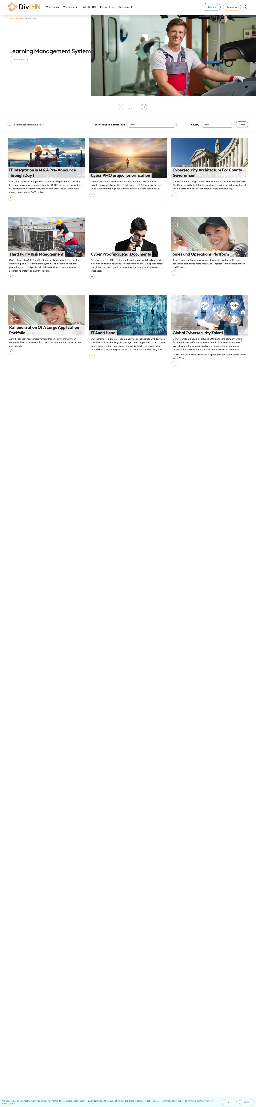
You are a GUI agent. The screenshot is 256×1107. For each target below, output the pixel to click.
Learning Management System (50, 51)
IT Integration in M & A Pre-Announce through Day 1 (42, 172)
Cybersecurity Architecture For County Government (207, 172)
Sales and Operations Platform (201, 254)
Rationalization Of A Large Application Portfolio (44, 330)
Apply (242, 124)
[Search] (244, 7)
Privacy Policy (8, 1103)
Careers (212, 7)
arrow (10, 198)
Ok (229, 1102)
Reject (246, 1102)
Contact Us (232, 7)
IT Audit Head (103, 332)
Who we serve (70, 7)
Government (125, 7)
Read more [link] (18, 59)
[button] (129, 108)
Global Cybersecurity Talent (198, 332)
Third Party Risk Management (36, 254)
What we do (52, 7)
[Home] (24, 7)
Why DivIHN (89, 7)
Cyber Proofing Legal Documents (121, 254)
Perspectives (107, 7)
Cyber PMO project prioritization (120, 175)
